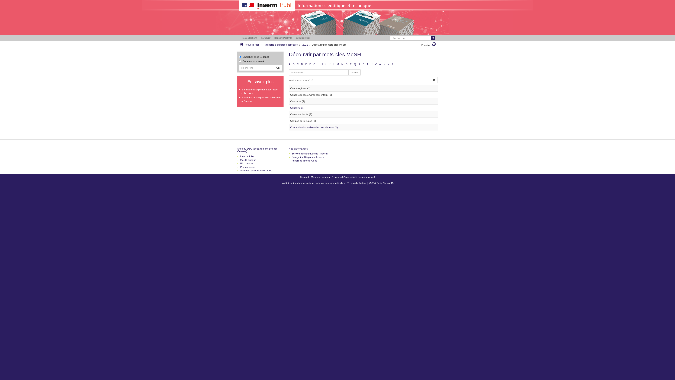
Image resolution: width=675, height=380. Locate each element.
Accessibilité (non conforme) (359, 177)
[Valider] (433, 38)
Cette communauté (253, 61)
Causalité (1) (297, 107)
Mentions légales (320, 177)
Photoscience (247, 167)
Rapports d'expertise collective (281, 44)
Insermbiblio (247, 156)
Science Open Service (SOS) (256, 170)
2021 (305, 44)
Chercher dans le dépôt (256, 56)
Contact (304, 177)
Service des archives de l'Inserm (310, 153)
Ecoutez (425, 45)
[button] (249, 38)
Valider (354, 72)
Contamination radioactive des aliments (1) (314, 127)
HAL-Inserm (246, 163)
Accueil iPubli (252, 44)
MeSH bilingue (248, 160)
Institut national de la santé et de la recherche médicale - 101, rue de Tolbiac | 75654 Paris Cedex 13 (338, 183)
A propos (337, 177)
